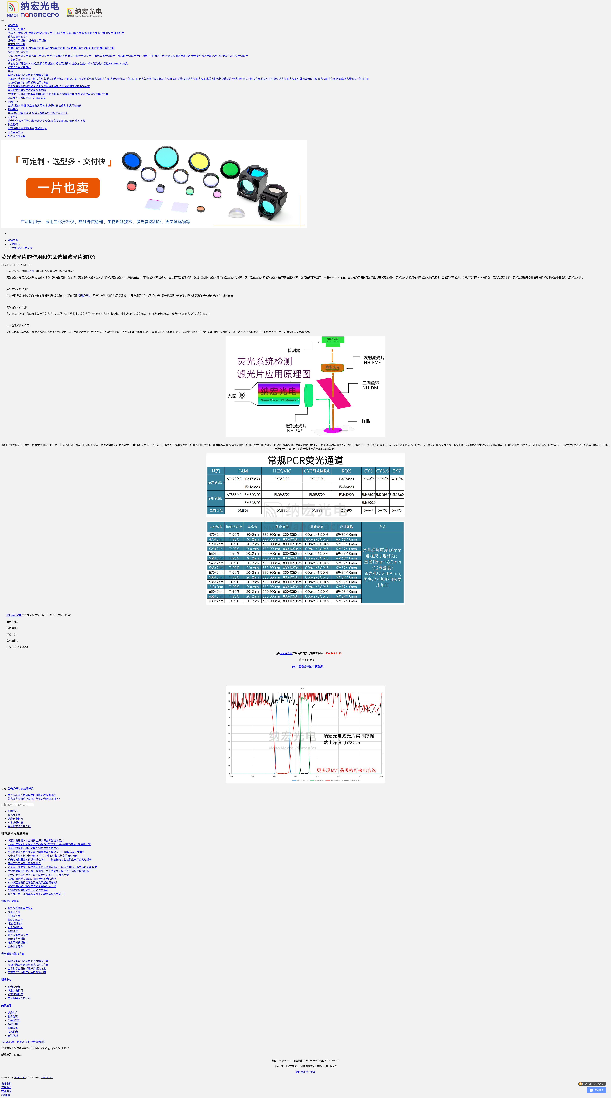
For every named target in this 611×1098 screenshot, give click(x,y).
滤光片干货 (14, 815)
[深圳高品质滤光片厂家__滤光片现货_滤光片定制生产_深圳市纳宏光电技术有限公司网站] (305, 9)
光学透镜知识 (15, 822)
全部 (10, 33)
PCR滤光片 (286, 653)
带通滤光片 (84, 295)
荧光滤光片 (14, 788)
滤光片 (30, 271)
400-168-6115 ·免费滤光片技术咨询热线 (23, 1042)
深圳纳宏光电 (14, 615)
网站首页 (13, 25)
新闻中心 (15, 244)
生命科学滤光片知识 (21, 248)
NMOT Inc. (47, 1077)
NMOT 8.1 (20, 1077)
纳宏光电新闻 (15, 818)
